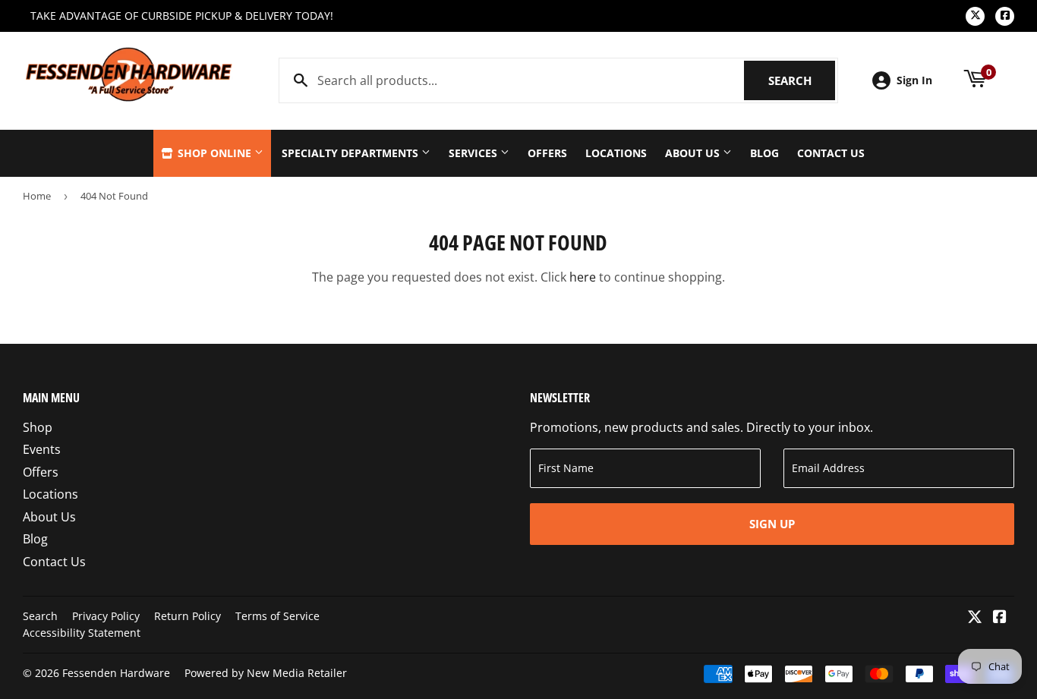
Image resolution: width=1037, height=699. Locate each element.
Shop (37, 427)
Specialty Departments (351, 153)
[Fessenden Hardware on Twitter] (974, 617)
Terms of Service (277, 616)
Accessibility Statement (81, 632)
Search (801, 80)
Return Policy (187, 616)
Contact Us (831, 153)
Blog (764, 153)
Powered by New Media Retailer (265, 673)
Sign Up (772, 523)
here (582, 277)
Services (474, 153)
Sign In (914, 80)
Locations (616, 153)
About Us (694, 153)
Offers (547, 153)
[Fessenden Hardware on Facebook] (1000, 617)
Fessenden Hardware (116, 673)
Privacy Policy (106, 616)
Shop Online (214, 153)
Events (42, 449)
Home (37, 196)
